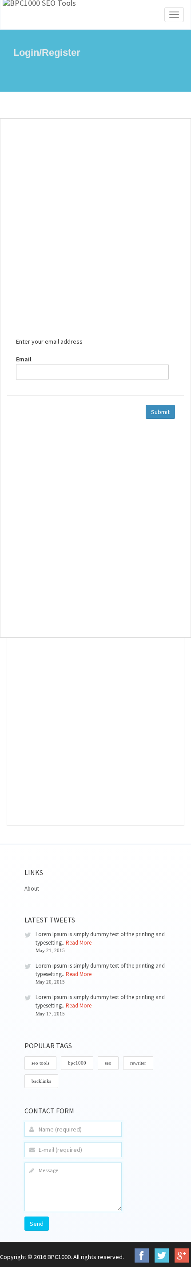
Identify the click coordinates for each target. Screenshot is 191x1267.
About (31, 888)
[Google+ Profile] (182, 1255)
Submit (160, 412)
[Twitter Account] (162, 1255)
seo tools (40, 1063)
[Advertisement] (95, 223)
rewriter (138, 1063)
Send (37, 1224)
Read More (79, 942)
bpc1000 (77, 1063)
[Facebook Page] (142, 1255)
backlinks (41, 1081)
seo (108, 1063)
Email (24, 359)
